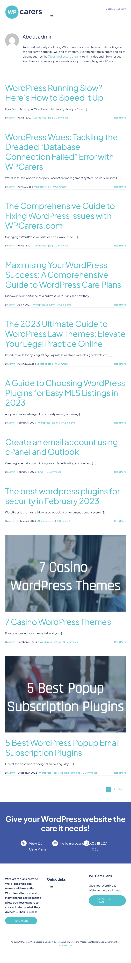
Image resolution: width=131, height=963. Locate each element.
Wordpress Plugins (48, 422)
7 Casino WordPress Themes (58, 621)
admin (11, 117)
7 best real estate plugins (65, 56)
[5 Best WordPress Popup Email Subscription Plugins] (65, 694)
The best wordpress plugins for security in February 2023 (62, 496)
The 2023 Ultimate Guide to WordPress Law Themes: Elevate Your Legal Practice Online (65, 333)
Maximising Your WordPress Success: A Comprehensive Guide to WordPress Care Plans (63, 274)
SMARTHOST (65, 945)
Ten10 (59, 942)
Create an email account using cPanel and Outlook (61, 447)
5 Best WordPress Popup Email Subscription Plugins (62, 747)
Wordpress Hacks (49, 772)
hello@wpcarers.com (78, 843)
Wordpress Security (44, 304)
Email (41, 471)
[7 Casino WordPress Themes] (65, 573)
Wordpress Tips (42, 117)
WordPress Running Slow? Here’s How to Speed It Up (54, 92)
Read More (120, 117)
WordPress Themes (50, 642)
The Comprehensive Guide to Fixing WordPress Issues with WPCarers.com (60, 215)
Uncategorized (45, 363)
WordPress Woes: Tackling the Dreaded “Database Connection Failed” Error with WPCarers (61, 152)
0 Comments (61, 117)
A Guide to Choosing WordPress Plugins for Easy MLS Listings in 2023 (65, 392)
